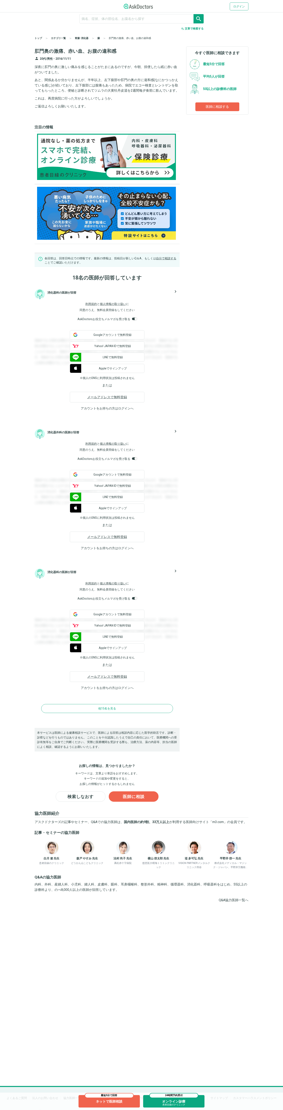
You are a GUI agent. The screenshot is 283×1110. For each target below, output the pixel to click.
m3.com (218, 822)
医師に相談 (134, 796)
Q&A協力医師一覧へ (233, 900)
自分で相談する (166, 258)
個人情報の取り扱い (113, 304)
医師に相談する (217, 107)
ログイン (239, 6)
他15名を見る (107, 708)
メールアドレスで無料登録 (107, 397)
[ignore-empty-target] (141, 18)
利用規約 (91, 304)
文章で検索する (192, 28)
